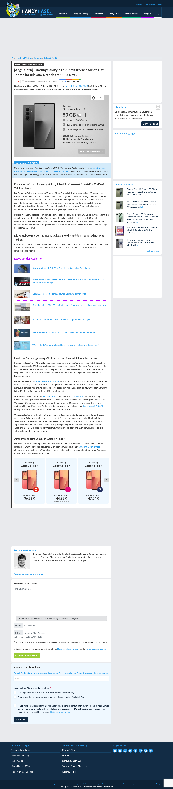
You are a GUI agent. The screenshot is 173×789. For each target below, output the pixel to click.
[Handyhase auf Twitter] (130, 751)
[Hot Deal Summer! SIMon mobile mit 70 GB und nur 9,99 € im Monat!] (119, 230)
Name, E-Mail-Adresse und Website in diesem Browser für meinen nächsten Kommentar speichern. (61, 642)
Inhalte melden (107, 784)
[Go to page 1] (54, 501)
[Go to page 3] (58, 501)
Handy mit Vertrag (80, 13)
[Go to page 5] (62, 501)
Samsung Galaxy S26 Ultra (74, 766)
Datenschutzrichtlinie (60, 712)
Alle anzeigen (153, 251)
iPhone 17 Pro (68, 750)
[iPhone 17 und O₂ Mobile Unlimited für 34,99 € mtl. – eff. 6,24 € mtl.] (119, 243)
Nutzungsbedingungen (96, 649)
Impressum (56, 784)
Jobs (160, 4)
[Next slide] (106, 480)
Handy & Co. (114, 13)
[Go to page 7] (66, 501)
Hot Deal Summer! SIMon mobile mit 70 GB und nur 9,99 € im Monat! (142, 230)
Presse (125, 784)
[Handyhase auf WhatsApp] (125, 751)
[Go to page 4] (60, 501)
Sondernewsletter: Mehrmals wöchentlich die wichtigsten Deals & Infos (51, 697)
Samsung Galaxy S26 (71, 760)
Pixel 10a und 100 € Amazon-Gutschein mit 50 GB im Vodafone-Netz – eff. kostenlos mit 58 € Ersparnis (143, 218)
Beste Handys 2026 (20, 766)
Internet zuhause (132, 13)
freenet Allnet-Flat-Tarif (76, 86)
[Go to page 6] (64, 501)
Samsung (38, 58)
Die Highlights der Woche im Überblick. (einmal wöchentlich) (46, 692)
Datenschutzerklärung (67, 649)
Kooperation (134, 784)
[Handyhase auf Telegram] (120, 751)
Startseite (63, 13)
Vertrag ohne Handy (20, 750)
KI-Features (78, 396)
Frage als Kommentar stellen (29, 574)
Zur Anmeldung (150, 123)
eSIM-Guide (17, 760)
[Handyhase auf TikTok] (151, 751)
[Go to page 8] (68, 501)
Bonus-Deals (150, 4)
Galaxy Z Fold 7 (50, 58)
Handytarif (98, 13)
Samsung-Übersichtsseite (90, 446)
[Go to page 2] (56, 501)
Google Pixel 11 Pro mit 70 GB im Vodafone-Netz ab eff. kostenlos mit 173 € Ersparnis (142, 191)
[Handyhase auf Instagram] (141, 751)
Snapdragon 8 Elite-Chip (94, 406)
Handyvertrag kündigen (22, 771)
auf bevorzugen (68, 81)
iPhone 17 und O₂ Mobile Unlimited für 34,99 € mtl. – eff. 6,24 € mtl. (141, 242)
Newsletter (139, 4)
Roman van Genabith (26, 550)
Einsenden (21, 719)
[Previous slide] (16, 480)
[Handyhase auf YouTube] (146, 751)
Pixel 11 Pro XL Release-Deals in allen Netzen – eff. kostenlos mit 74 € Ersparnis (141, 204)
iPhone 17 (67, 755)
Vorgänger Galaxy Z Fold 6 (46, 381)
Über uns (46, 784)
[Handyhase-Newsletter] (115, 751)
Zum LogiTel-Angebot (90, 151)
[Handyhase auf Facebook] (135, 751)
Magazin (147, 13)
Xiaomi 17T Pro (69, 771)
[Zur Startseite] (12, 58)
